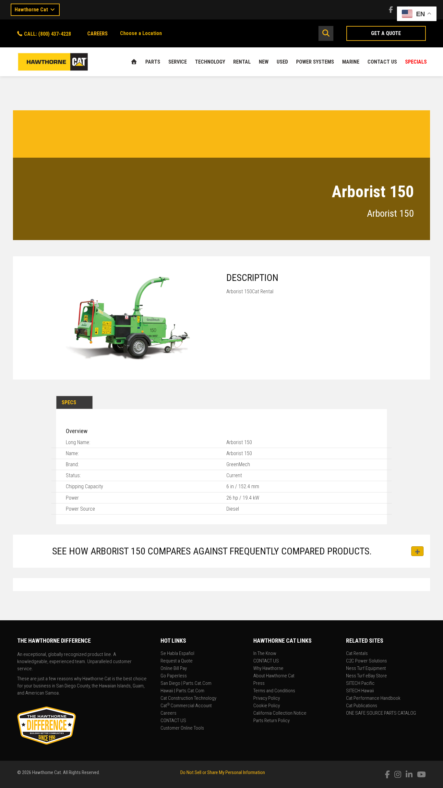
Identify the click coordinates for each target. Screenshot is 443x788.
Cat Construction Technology (188, 698)
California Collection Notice (279, 713)
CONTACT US (382, 62)
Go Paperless (174, 676)
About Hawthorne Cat (273, 676)
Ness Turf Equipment (366, 668)
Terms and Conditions (274, 691)
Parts (152, 62)
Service (177, 62)
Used (282, 62)
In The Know (264, 653)
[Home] (134, 61)
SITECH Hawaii (360, 691)
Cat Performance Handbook (373, 698)
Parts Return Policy (271, 720)
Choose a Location (141, 33)
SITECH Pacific (360, 683)
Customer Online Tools (182, 728)
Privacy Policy (266, 698)
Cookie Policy (266, 706)
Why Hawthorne (268, 668)
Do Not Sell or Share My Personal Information (222, 772)
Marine (350, 62)
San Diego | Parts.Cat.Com (186, 683)
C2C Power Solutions (366, 661)
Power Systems (315, 62)
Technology (210, 62)
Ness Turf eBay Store (366, 676)
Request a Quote (177, 661)
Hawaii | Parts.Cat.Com (182, 691)
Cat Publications (361, 706)
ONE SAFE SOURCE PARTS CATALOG (381, 713)
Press (259, 683)
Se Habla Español (177, 653)
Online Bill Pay (174, 668)
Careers (168, 713)
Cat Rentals (357, 653)
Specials (416, 62)
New (264, 62)
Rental (242, 62)
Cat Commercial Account (186, 706)
